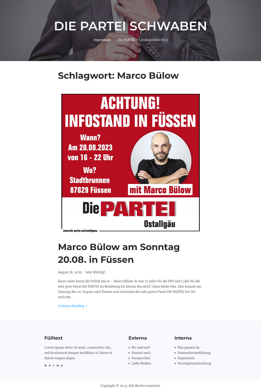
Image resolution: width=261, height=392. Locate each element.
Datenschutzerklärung (194, 353)
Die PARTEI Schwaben (130, 26)
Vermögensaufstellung (194, 363)
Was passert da (188, 347)
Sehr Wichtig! (95, 272)
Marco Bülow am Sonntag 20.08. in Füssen (119, 253)
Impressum (186, 358)
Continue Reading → (72, 306)
